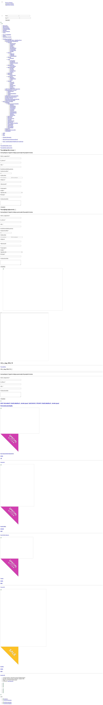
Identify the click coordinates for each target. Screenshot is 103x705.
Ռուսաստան (11, 118)
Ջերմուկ (12, 77)
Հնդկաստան (11, 120)
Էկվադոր (7, 128)
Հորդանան (10, 121)
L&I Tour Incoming (8, 700)
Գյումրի (12, 58)
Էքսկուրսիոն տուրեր (10, 129)
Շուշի (9, 92)
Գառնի (11, 51)
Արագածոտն (11, 65)
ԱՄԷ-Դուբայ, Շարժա (13, 123)
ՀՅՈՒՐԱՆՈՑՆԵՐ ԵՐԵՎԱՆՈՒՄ (12, 89)
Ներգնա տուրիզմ (7, 39)
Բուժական (12, 49)
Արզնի (11, 45)
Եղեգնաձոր (13, 78)
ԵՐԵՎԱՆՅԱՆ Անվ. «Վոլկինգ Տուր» (13, 40)
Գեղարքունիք (11, 67)
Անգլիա (12, 104)
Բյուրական (13, 66)
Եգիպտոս (10, 116)
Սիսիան (12, 82)
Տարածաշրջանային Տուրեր (12, 99)
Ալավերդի (12, 61)
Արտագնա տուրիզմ (8, 101)
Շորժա (12, 71)
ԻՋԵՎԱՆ (12, 54)
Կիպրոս (12, 110)
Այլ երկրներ (10, 127)
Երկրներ (7, 102)
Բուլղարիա (13, 106)
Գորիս (11, 84)
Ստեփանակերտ (12, 93)
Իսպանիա (12, 108)
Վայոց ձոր (10, 76)
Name (6, 15)
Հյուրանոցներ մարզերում (11, 41)
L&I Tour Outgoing (8, 703)
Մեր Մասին (6, 26)
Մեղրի (11, 86)
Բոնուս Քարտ (6, 31)
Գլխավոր (5, 25)
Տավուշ (9, 52)
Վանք (9, 94)
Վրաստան (10, 125)
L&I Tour (6, 698)
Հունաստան (13, 111)
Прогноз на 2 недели (9, 4)
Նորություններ (6, 29)
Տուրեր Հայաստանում (10, 96)
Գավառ (12, 69)
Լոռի (9, 59)
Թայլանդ (10, 117)
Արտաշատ (13, 75)
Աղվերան (12, 44)
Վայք (11, 79)
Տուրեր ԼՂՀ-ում (9, 98)
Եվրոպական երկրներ (13, 103)
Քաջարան (12, 85)
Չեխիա (12, 114)
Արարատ (10, 74)
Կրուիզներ (8, 131)
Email (6, 17)
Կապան (12, 83)
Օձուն (11, 64)
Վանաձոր (12, 60)
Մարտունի (12, 70)
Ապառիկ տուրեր (7, 36)
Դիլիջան (12, 53)
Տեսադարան (6, 28)
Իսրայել (10, 119)
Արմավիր (10, 73)
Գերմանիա (13, 107)
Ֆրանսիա (12, 115)
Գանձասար (11, 91)
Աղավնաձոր (13, 48)
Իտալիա (12, 109)
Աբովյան (12, 46)
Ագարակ (12, 87)
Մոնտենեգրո (13, 112)
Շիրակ (9, 57)
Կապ (4, 32)
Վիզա (4, 35)
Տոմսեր (4, 30)
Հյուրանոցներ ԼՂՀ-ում (10, 90)
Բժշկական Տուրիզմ (10, 100)
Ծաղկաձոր (13, 43)
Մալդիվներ (10, 124)
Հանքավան (13, 50)
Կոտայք (10, 42)
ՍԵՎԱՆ (12, 68)
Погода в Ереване (9, 2)
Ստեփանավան (14, 62)
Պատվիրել (3, 366)
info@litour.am (10, 681)
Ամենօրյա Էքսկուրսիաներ (11, 95)
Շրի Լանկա (10, 126)
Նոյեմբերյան (13, 56)
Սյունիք (9, 81)
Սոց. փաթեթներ (7, 34)
